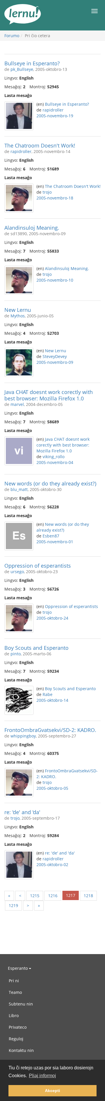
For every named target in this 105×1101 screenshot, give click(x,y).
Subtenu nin (21, 1004)
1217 (70, 895)
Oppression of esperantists (37, 565)
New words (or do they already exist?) (50, 483)
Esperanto (18, 968)
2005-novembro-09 (54, 362)
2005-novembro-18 (54, 198)
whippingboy (23, 736)
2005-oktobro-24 (52, 618)
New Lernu (17, 309)
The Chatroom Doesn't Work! (39, 145)
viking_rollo (53, 456)
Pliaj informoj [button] (42, 1075)
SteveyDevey (55, 356)
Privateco (18, 1027)
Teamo (15, 992)
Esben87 (51, 536)
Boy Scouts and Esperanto (36, 647)
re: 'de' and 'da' (22, 812)
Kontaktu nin (21, 1050)
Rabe (47, 694)
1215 (34, 895)
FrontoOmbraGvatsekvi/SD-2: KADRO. (50, 729)
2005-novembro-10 (54, 280)
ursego (17, 571)
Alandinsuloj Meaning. (31, 227)
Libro (14, 1015)
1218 (88, 895)
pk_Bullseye (21, 69)
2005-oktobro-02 (52, 864)
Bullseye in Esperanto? (32, 63)
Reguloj (16, 1038)
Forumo (11, 35)
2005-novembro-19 (54, 115)
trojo (47, 192)
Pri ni (14, 980)
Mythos (17, 316)
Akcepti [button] (52, 1090)
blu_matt (19, 489)
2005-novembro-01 (54, 541)
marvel (17, 404)
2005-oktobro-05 (52, 788)
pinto (15, 653)
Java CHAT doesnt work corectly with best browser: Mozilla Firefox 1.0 (48, 395)
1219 (13, 905)
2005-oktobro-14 (52, 700)
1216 (52, 895)
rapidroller (53, 110)
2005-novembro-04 (54, 462)
